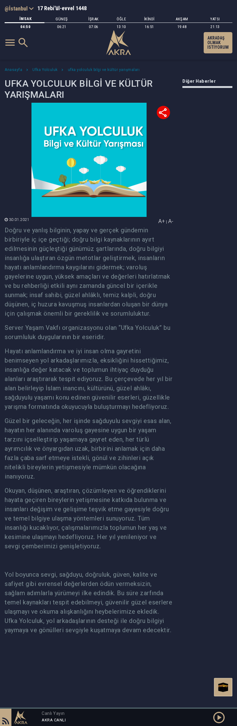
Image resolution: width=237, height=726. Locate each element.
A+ (161, 221)
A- (170, 221)
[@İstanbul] (19, 8)
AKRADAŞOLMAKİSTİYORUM (218, 42)
